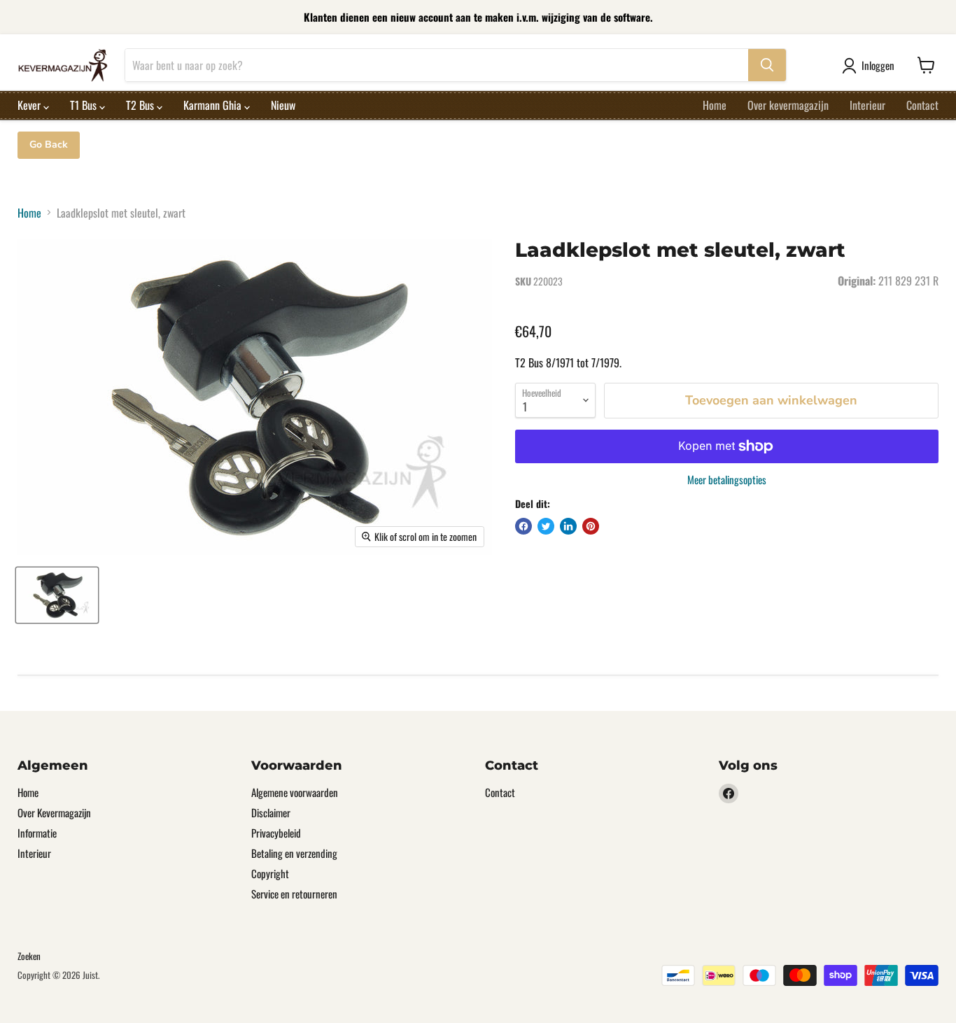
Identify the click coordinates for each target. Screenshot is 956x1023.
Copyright (270, 873)
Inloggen (878, 65)
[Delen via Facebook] (523, 526)
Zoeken (29, 956)
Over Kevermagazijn (54, 812)
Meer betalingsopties (726, 480)
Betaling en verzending (294, 853)
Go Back (48, 144)
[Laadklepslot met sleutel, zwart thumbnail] (57, 595)
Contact (922, 105)
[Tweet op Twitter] (545, 526)
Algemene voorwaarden (294, 792)
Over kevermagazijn (788, 105)
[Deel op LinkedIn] (568, 526)
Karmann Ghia (213, 105)
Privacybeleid (276, 832)
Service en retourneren (294, 893)
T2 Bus (141, 105)
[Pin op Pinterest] (590, 526)
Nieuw (283, 105)
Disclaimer (270, 812)
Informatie (37, 832)
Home (714, 105)
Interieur (867, 105)
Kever (30, 105)
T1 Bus (84, 105)
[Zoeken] (767, 65)
